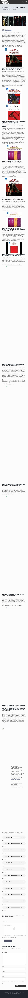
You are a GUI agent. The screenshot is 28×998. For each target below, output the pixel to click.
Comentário (4, 952)
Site (3, 976)
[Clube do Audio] (5, 2)
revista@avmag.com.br (15, 779)
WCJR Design (17, 993)
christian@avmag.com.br (7, 30)
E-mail (3, 971)
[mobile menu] (26, 2)
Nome (3, 966)
